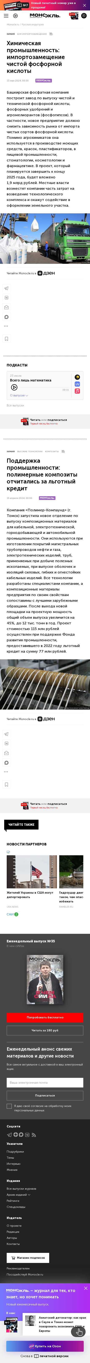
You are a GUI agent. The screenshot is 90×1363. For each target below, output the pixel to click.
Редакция (13, 1232)
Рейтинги (13, 1201)
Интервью (14, 1164)
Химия (11, 34)
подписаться (57, 420)
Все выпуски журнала (21, 1188)
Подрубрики (15, 1151)
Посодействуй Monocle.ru (25, 1274)
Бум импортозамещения (32, 34)
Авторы (12, 1238)
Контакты (13, 1244)
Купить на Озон (47, 1346)
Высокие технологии (29, 451)
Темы (10, 1157)
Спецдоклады (16, 1207)
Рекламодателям (18, 1268)
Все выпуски (15, 405)
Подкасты (17, 365)
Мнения (12, 1170)
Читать (35, 420)
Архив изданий (17, 1195)
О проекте (14, 1226)
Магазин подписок (31, 1258)
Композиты (52, 451)
